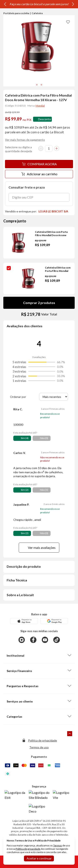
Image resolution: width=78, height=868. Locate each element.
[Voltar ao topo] (69, 733)
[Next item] (73, 4)
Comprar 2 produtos (39, 303)
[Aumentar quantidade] (56, 148)
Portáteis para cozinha (16, 13)
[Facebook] (33, 640)
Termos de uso (39, 747)
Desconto (44, 119)
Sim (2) (24, 489)
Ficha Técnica (17, 580)
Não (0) (44, 438)
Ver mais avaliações (42, 547)
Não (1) (44, 489)
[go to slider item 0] (36, 84)
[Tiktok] (57, 640)
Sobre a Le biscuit (20, 595)
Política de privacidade (42, 740)
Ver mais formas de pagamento (25, 139)
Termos (57, 845)
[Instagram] (22, 640)
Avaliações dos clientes (24, 326)
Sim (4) (24, 438)
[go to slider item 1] (41, 84)
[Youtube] (45, 640)
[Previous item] (4, 4)
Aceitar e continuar (39, 858)
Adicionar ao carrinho (42, 174)
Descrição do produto (24, 566)
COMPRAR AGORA (42, 164)
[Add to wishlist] (68, 21)
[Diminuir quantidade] (40, 148)
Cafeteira (37, 13)
